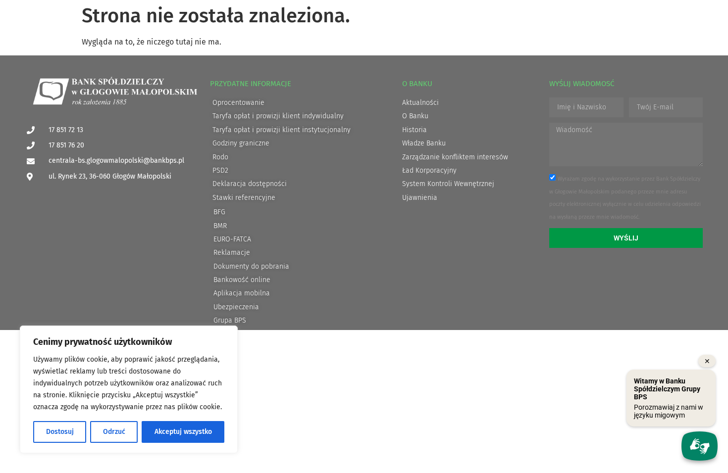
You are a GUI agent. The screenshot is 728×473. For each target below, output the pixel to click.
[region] (129, 389)
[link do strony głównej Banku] (115, 91)
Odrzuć (114, 431)
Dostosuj (60, 431)
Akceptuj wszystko (183, 431)
